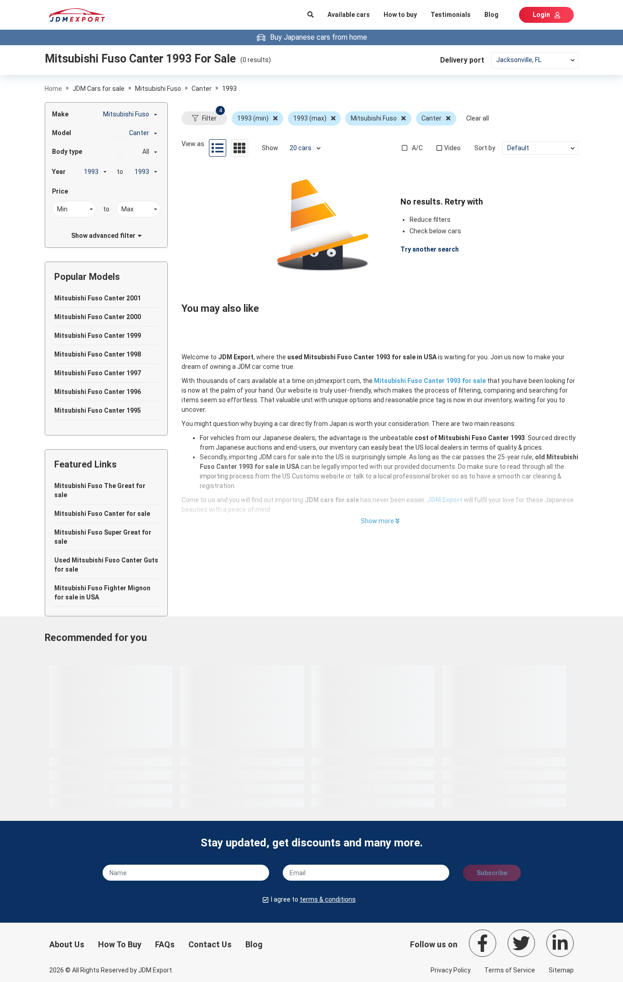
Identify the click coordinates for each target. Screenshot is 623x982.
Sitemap (561, 970)
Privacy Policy (451, 970)
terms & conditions (328, 899)
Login (541, 14)
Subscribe (492, 873)
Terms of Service (509, 970)
